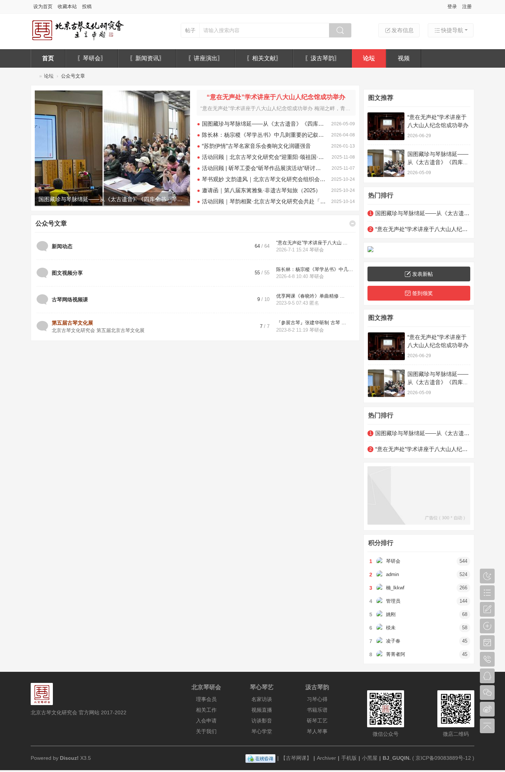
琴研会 (316, 250)
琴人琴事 (317, 731)
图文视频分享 (67, 273)
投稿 (87, 6)
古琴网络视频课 (70, 299)
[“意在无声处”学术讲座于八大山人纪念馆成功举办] (112, 148)
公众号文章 (51, 223)
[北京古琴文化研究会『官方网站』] (78, 40)
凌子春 (393, 641)
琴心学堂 (261, 731)
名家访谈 (261, 699)
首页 (48, 58)
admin (392, 574)
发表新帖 (422, 274)
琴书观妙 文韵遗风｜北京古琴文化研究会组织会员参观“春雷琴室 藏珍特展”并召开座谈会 (264, 179)
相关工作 (206, 710)
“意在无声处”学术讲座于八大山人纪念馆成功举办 (276, 97)
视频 (404, 58)
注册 (467, 6)
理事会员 (206, 699)
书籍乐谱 (317, 710)
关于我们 (206, 731)
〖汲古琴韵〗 (322, 58)
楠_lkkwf (395, 587)
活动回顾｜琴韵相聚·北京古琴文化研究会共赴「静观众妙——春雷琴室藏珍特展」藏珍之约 (264, 201)
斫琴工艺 (317, 721)
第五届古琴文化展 (72, 323)
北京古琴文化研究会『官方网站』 (34, 76)
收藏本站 (67, 6)
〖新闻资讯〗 (147, 58)
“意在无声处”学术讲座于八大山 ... (312, 243)
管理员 (393, 601)
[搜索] (340, 30)
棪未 (391, 627)
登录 (452, 6)
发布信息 (403, 30)
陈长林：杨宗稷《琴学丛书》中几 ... (315, 269)
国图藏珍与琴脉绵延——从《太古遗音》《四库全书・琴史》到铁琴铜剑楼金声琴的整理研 (264, 124)
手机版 (349, 758)
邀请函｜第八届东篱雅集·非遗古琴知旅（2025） (261, 190)
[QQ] (260, 758)
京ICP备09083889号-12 (443, 758)
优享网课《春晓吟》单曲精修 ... (310, 296)
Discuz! (69, 758)
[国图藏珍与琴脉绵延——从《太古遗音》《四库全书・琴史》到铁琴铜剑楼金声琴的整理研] (385, 163)
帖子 (190, 30)
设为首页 (42, 6)
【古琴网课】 (296, 758)
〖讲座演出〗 (205, 58)
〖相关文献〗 (264, 58)
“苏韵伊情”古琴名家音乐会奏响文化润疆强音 (256, 146)
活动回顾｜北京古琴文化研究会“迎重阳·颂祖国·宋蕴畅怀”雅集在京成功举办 (264, 157)
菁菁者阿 (395, 654)
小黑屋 (369, 758)
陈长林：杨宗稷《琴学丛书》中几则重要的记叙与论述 (264, 135)
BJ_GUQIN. (397, 758)
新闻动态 (62, 246)
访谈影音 (261, 721)
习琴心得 (317, 699)
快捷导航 (452, 30)
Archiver (326, 758)
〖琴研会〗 (91, 58)
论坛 (369, 58)
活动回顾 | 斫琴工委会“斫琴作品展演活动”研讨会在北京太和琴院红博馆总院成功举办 (264, 168)
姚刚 (391, 614)
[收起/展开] (352, 223)
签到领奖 (422, 293)
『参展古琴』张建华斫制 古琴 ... (311, 322)
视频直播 (261, 710)
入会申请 (206, 721)
